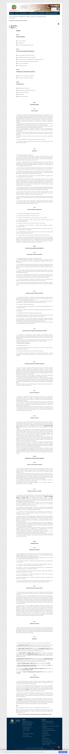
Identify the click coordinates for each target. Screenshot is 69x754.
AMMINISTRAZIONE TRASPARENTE (52, 13)
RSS (58, 5)
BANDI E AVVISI (41, 13)
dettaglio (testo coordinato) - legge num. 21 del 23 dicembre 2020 (32, 16)
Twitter (49, 5)
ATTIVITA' (16, 13)
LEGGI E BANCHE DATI (23, 13)
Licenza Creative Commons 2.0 (43, 749)
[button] (57, 752)
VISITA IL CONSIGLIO (26, 730)
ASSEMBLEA (12, 13)
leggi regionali (15, 16)
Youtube (51, 5)
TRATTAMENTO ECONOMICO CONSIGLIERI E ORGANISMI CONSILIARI (49, 744)
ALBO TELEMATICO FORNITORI (47, 741)
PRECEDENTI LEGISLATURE (46, 735)
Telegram (54, 5)
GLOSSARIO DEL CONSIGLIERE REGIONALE (49, 730)
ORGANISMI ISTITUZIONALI (33, 13)
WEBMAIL (43, 736)
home (10, 16)
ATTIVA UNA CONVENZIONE (27, 736)
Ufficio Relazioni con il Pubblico (27, 725)
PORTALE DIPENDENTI (45, 738)
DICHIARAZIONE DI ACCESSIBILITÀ (28, 733)
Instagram (53, 5)
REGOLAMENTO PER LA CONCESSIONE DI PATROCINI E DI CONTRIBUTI (50, 727)
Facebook (47, 5)
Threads (56, 5)
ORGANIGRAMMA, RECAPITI (27, 727)
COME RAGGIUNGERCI (26, 728)
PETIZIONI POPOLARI (45, 733)
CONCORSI (44, 724)
